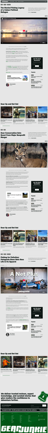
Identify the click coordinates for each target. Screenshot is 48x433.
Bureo (14, 315)
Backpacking (33, 85)
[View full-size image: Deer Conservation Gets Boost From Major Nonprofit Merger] (24, 155)
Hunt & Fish (9, 4)
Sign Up (37, 189)
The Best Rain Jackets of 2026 (6, 369)
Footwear (33, 203)
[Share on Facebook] (46, 16)
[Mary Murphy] (7, 334)
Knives (32, 324)
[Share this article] (45, 16)
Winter (12, 420)
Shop (2, 420)
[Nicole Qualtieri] (7, 84)
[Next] (46, 126)
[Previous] (1, 126)
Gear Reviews (12, 1)
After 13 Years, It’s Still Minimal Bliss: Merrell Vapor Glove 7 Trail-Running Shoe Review (36, 82)
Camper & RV (29, 421)
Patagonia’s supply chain (23, 319)
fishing (13, 53)
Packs (20, 422)
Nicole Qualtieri (13, 84)
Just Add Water (13, 51)
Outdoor (5, 4)
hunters (7, 205)
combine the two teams (9, 182)
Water (20, 421)
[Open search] (45, 1)
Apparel (29, 420)
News (16, 1)
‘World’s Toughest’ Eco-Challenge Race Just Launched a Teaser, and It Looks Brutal (14, 327)
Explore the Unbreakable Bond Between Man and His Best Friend (18, 121)
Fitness (21, 420)
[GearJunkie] (5, 1)
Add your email (8, 72)
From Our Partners (21, 1)
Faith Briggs (10, 67)
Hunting (40, 107)
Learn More (25, 46)
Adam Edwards (15, 67)
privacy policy (40, 191)
